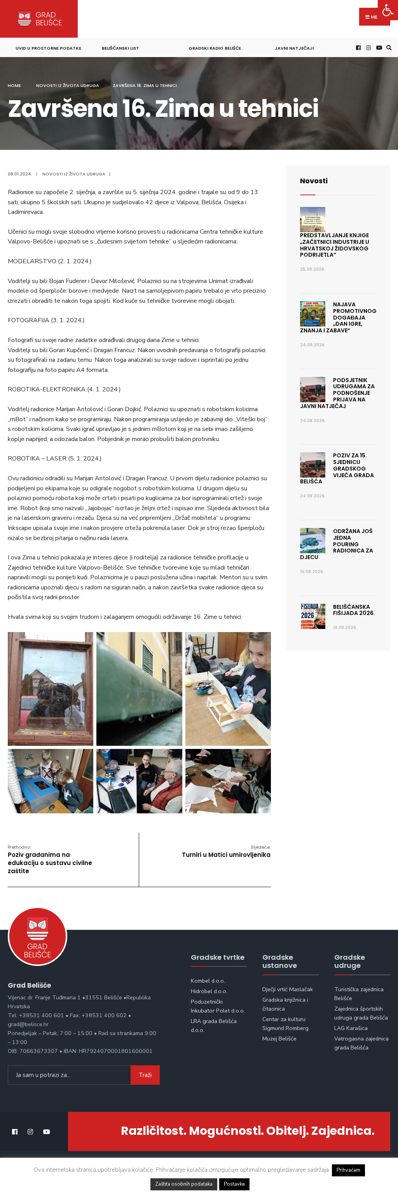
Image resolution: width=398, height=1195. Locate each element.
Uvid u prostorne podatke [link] (48, 48)
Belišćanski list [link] (120, 48)
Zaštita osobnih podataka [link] (184, 1184)
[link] (388, 10)
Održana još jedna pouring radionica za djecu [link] (336, 544)
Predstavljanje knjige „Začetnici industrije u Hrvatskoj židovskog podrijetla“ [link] (334, 245)
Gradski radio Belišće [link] (215, 48)
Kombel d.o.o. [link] (208, 981)
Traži (145, 1075)
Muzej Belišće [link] (279, 1038)
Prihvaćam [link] (348, 1170)
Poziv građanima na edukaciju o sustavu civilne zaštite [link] (50, 859)
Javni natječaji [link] (294, 48)
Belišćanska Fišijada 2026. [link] (354, 610)
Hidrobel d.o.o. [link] (209, 991)
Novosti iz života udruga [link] (67, 85)
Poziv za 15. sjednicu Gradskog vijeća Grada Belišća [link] (337, 468)
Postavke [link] (234, 1184)
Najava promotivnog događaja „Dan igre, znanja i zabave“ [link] (338, 317)
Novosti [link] (314, 181)
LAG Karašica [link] (351, 1028)
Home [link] (14, 85)
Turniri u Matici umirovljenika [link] (226, 851)
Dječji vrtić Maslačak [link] (287, 989)
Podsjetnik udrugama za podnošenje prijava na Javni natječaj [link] (337, 393)
